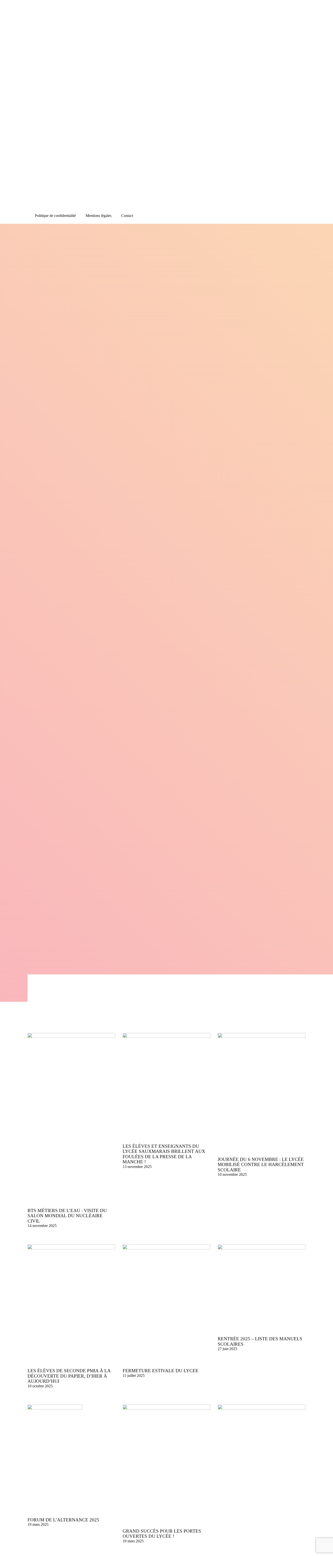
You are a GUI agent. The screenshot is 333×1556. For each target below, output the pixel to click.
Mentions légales (98, 216)
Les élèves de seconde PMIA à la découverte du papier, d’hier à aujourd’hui (69, 1376)
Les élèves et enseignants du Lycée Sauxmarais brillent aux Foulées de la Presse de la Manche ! (164, 1154)
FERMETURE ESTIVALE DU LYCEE (160, 1370)
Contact (127, 216)
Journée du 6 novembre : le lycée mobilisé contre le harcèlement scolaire (261, 1164)
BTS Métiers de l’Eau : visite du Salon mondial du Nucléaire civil (67, 1216)
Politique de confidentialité (55, 216)
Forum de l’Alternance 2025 (63, 1519)
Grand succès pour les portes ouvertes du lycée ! (162, 1533)
